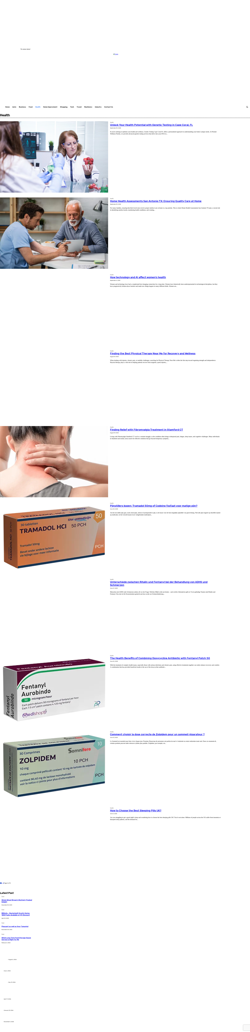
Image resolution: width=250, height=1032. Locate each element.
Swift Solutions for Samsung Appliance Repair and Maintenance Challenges (31, 1019)
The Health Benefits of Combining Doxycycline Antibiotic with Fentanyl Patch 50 (160, 658)
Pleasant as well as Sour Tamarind (15, 926)
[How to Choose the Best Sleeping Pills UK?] (54, 842)
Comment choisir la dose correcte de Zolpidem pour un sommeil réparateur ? (157, 734)
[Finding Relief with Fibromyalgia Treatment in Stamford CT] (54, 461)
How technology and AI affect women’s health (138, 277)
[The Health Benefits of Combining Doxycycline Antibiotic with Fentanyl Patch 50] (54, 690)
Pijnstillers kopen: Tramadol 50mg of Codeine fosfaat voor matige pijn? (153, 505)
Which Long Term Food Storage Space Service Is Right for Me (16, 939)
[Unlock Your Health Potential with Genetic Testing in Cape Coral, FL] (54, 157)
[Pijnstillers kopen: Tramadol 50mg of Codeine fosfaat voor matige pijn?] (54, 537)
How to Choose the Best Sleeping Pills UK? (135, 810)
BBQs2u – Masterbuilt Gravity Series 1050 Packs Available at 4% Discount (16, 914)
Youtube (40, 1029)
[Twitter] (24, 1030)
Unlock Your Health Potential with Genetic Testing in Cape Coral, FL (151, 124)
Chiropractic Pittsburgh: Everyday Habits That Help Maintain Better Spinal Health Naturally (37, 956)
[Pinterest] (13, 1030)
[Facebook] (1, 1030)
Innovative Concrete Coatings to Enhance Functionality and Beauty (28, 1007)
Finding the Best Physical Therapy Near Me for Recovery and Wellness (152, 353)
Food (3, 896)
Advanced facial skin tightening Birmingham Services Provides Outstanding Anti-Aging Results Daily (40, 968)
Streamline (4, 959)
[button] (247, 107)
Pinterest (18, 1029)
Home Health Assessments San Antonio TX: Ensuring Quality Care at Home (155, 201)
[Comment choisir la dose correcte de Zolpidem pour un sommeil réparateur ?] (54, 766)
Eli (2, 971)
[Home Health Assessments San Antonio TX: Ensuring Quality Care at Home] (54, 233)
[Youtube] (35, 1030)
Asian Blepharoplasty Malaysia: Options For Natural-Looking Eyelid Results (30, 979)
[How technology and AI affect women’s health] (54, 309)
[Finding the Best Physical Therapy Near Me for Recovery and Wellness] (54, 385)
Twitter (30, 1029)
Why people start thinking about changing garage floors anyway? (27, 996)
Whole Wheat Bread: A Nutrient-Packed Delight (17, 901)
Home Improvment (7, 992)
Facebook (7, 1029)
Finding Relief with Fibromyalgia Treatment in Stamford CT (146, 429)
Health (112, 122)
